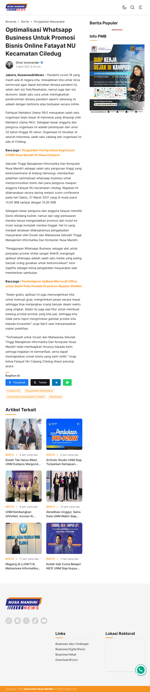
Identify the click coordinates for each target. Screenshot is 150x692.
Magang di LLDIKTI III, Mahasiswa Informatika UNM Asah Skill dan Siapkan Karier (21, 566)
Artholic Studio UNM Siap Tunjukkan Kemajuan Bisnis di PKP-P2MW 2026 (64, 462)
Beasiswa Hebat (65, 654)
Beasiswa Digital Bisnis (70, 649)
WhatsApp (55, 396)
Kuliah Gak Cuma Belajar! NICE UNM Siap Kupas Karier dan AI (63, 566)
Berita (9, 454)
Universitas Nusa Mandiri (38, 688)
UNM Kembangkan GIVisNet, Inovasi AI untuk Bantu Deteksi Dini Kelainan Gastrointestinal (23, 514)
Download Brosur (66, 660)
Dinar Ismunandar (27, 62)
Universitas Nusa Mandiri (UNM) (25, 396)
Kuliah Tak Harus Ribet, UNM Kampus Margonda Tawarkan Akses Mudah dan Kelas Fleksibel (22, 462)
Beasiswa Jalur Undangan (72, 644)
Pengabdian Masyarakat (39, 390)
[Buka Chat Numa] (140, 669)
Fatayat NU (13, 390)
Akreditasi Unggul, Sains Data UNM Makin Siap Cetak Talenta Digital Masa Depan (63, 514)
